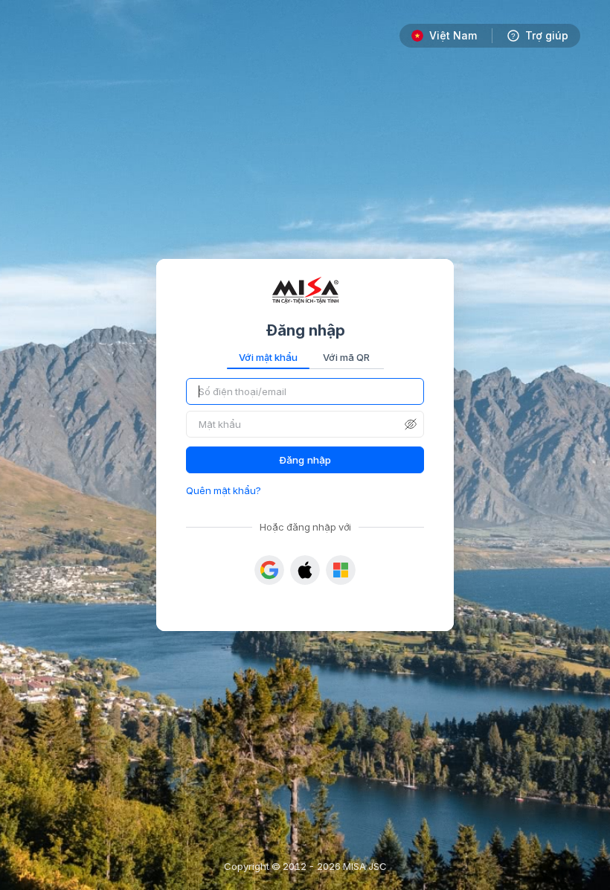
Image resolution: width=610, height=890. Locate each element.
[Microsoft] (341, 570)
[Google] (269, 570)
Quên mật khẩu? (223, 490)
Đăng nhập (305, 460)
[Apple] (305, 570)
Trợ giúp (546, 35)
